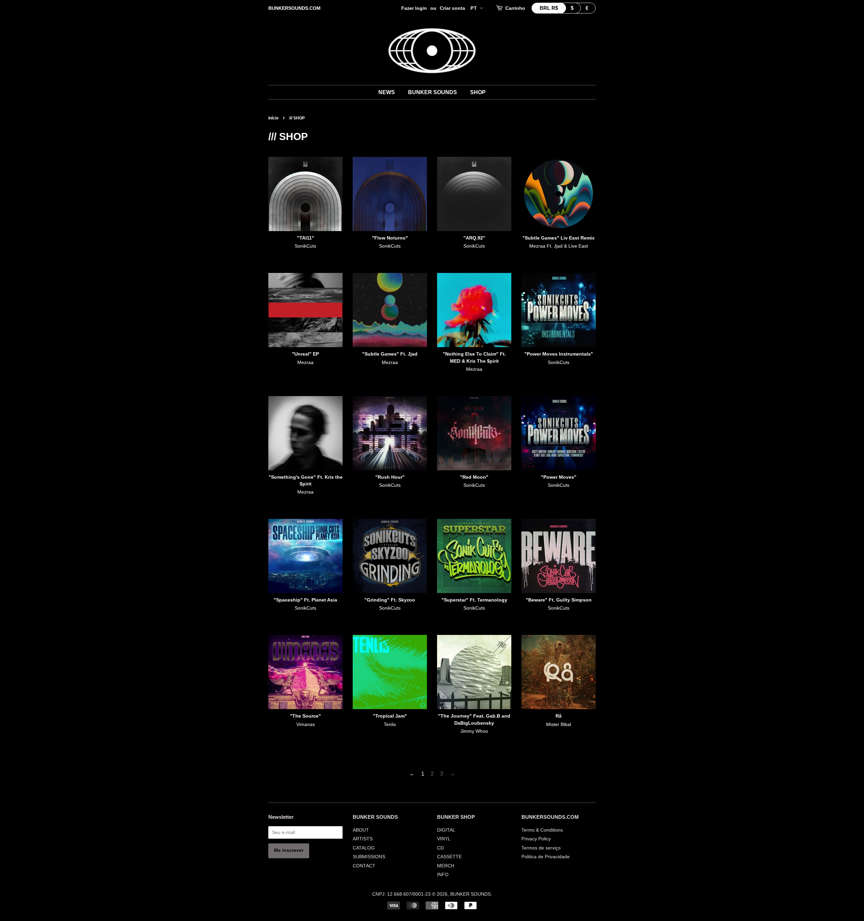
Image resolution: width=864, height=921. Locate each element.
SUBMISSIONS (369, 856)
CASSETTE (449, 856)
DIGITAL (446, 830)
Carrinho (515, 8)
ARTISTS (363, 838)
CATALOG (364, 847)
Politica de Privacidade (545, 856)
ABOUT (361, 830)
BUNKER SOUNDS (432, 92)
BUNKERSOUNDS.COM (294, 8)
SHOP (478, 92)
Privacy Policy (536, 838)
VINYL (444, 838)
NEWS (386, 92)
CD (440, 847)
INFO (443, 874)
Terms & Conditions (542, 830)
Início (273, 118)
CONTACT (364, 865)
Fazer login (414, 8)
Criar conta (452, 8)
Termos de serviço (541, 847)
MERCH (445, 865)
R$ (549, 8)
